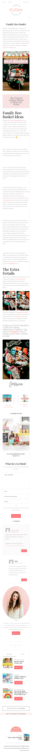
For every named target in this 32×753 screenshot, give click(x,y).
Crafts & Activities (19, 659)
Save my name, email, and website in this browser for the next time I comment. (16, 509)
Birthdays (16, 675)
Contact (10, 2)
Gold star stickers (20, 279)
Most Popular (9, 654)
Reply (24, 550)
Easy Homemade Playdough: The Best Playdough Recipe (20, 692)
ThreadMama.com (13, 263)
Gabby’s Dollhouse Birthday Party (20, 677)
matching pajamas (15, 120)
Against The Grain (22, 312)
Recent (22, 654)
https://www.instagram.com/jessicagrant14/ (16, 713)
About (4, 2)
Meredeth (15, 530)
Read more (16, 633)
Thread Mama (17, 316)
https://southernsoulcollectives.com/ (14, 545)
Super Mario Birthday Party (15, 738)
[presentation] (6, 434)
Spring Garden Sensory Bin (19, 662)
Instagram (15, 331)
